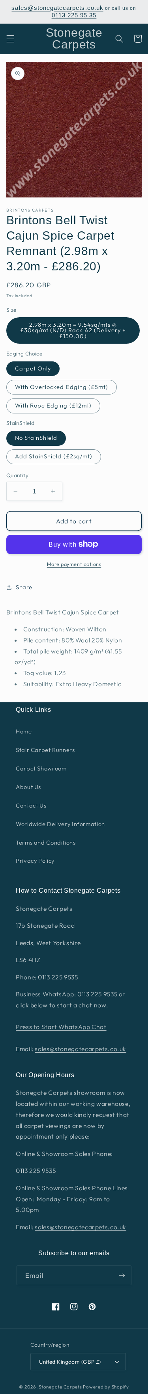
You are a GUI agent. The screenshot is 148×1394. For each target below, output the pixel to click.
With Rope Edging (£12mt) (53, 405)
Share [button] (24, 587)
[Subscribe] (122, 1275)
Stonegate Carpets (60, 1387)
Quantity (17, 475)
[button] (10, 39)
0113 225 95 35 (74, 15)
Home (24, 731)
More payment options (74, 564)
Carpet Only (33, 368)
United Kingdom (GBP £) (70, 1361)
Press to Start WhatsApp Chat (61, 1027)
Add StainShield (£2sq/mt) (53, 456)
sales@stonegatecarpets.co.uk (57, 8)
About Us (28, 787)
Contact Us (31, 805)
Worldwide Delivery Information (60, 824)
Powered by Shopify (106, 1387)
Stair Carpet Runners (45, 750)
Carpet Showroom (41, 768)
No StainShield (36, 437)
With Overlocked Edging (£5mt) (61, 387)
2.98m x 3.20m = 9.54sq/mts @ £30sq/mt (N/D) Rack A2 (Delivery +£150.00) (73, 330)
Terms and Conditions (46, 842)
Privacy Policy (35, 860)
